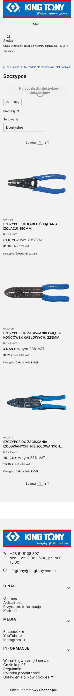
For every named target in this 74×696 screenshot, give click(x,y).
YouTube (11, 636)
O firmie (10, 598)
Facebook (12, 631)
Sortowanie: (11, 119)
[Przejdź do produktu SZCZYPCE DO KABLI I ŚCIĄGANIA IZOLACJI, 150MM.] (37, 184)
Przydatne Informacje (22, 606)
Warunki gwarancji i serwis (26, 660)
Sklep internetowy (32, 690)
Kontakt (10, 611)
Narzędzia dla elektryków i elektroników (47, 66)
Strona (30, 142)
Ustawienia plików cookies (26, 677)
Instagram (12, 640)
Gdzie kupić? (14, 665)
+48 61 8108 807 (24, 553)
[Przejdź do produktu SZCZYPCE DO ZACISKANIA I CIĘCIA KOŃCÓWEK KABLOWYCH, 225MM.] (37, 293)
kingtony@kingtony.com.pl (33, 571)
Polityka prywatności (21, 673)
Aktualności (13, 602)
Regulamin (12, 669)
